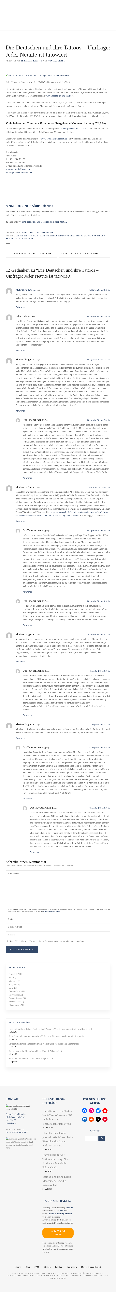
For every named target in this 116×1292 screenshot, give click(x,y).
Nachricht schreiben (14, 1129)
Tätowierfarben (15, 991)
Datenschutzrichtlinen (51, 912)
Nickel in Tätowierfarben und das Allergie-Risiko (31, 1058)
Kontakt (58, 1267)
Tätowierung (28, 232)
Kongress (12, 984)
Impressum (72, 1267)
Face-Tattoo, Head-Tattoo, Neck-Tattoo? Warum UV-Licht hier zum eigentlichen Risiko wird (50, 1029)
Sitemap (47, 1267)
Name (10, 919)
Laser (11, 988)
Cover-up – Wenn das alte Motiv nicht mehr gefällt (86, 254)
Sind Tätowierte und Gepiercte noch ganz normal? (44, 222)
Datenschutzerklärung (91, 1267)
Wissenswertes (45, 232)
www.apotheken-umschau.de (59, 96)
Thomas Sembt (56, 61)
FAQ (36, 1267)
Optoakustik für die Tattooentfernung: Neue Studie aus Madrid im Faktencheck (44, 1044)
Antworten (20, 307)
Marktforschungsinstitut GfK (57, 236)
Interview (12, 981)
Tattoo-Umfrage (24, 238)
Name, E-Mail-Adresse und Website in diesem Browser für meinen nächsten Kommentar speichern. (46, 941)
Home (18, 1267)
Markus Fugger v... (26, 289)
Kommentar (13, 873)
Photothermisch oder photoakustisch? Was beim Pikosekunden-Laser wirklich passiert (47, 1036)
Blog (27, 1267)
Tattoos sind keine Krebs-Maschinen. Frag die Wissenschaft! (36, 1051)
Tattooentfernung (15, 998)
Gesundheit (13, 974)
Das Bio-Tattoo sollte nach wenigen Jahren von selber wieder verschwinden (35, 254)
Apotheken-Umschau (27, 236)
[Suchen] (101, 1138)
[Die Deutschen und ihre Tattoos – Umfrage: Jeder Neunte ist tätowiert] (38, 75)
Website (11, 934)
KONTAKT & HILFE (58, 1233)
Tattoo (79, 236)
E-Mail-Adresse (14, 927)
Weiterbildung (14, 1001)
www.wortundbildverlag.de (18, 169)
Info (10, 977)
